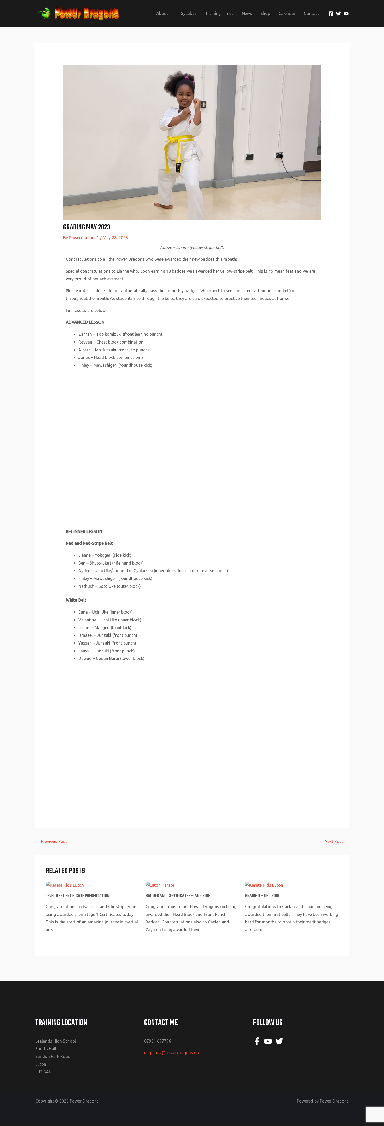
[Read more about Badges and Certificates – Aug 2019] (160, 885)
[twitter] (280, 1041)
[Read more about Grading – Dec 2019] (264, 885)
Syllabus (189, 13)
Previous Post (51, 841)
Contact (311, 13)
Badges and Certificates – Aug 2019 (178, 896)
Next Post (336, 841)
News (247, 13)
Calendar (286, 13)
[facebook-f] (258, 1041)
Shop (265, 13)
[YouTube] (346, 13)
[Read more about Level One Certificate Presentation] (65, 885)
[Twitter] (338, 13)
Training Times (219, 13)
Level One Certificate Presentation (77, 896)
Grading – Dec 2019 (262, 896)
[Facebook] (330, 13)
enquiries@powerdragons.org (172, 1052)
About (162, 13)
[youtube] (269, 1041)
